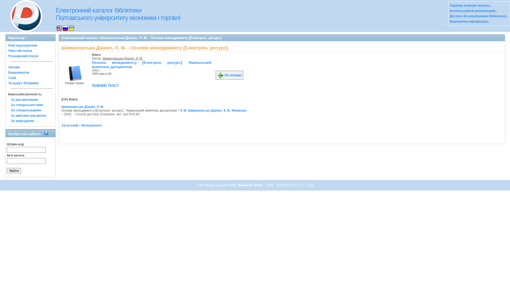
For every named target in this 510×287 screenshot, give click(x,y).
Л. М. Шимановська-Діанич (201, 110)
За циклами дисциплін (28, 115)
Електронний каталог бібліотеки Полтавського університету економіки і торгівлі (118, 14)
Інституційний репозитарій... (474, 11)
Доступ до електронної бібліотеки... (479, 16)
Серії (12, 78)
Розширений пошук (23, 56)
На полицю (233, 75)
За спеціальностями (27, 105)
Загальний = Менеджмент (81, 125)
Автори (14, 67)
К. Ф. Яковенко (235, 110)
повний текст (105, 85)
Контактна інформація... (470, 21)
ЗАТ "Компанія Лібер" (247, 185)
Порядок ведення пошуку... (471, 5)
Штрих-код (15, 144)
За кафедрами (22, 121)
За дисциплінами (24, 100)
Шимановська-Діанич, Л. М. (123, 58)
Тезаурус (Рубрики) (23, 83)
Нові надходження (22, 45)
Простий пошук (20, 51)
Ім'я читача (15, 155)
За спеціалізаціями (26, 110)
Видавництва (18, 72)
